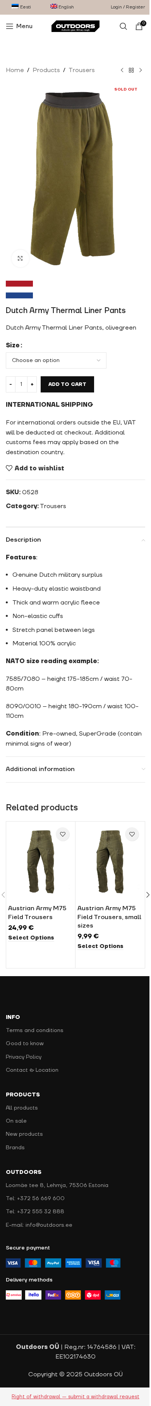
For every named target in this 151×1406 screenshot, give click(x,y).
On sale (16, 1121)
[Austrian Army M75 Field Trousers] (40, 862)
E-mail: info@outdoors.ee (39, 1225)
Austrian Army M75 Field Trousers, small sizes (109, 916)
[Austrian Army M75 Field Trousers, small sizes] (109, 862)
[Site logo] (75, 26)
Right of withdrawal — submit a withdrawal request (75, 1397)
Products (46, 70)
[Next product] (140, 70)
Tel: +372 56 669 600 (35, 1198)
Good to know (25, 1043)
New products (24, 1134)
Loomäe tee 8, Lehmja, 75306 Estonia (57, 1185)
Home (15, 70)
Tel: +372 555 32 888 (35, 1211)
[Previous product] (122, 70)
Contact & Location (32, 1070)
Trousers (82, 70)
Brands (15, 1147)
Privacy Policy (23, 1057)
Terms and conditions (34, 1030)
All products (22, 1108)
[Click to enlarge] (20, 258)
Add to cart (67, 384)
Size (13, 345)
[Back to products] (131, 70)
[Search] (123, 26)
